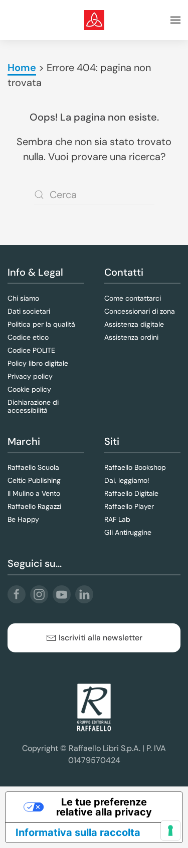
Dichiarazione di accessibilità (33, 406)
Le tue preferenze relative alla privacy (104, 807)
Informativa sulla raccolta (78, 832)
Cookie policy (29, 389)
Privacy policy (30, 376)
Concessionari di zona (139, 311)
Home (22, 67)
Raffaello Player (129, 506)
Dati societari (29, 311)
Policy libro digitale (38, 363)
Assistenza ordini (131, 337)
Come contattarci (132, 298)
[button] (175, 20)
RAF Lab (117, 519)
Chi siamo (23, 298)
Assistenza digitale (134, 324)
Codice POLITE (31, 350)
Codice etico (28, 337)
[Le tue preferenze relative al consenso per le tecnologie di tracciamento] (170, 830)
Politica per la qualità (41, 324)
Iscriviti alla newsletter (100, 637)
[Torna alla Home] (94, 20)
